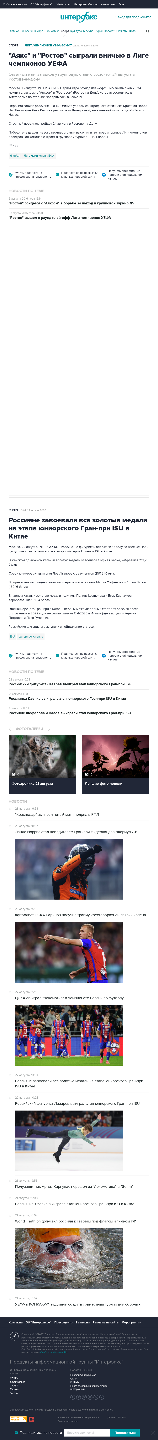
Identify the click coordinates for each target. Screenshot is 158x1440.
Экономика (52, 31)
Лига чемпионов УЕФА (39, 155)
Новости (109, 31)
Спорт (65, 31)
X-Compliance (17, 1382)
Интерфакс (79, 17)
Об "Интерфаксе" (41, 4)
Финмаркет (108, 4)
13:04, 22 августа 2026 (33, 510)
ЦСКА (14, 461)
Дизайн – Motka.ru (117, 1417)
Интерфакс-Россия (85, 4)
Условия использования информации (78, 1417)
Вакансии (83, 1322)
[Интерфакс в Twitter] (84, 1397)
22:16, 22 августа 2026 (33, 241)
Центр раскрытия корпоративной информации (88, 1388)
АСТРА (14, 1393)
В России (27, 31)
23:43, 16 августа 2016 (85, 45)
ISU (12, 636)
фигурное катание (31, 636)
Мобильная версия (15, 4)
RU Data (74, 1382)
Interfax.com (63, 4)
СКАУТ (14, 1385)
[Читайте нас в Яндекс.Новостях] (72, 1397)
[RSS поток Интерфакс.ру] (95, 1397)
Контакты (16, 1322)
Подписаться (125, 1433)
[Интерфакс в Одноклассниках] (101, 1397)
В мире (38, 31)
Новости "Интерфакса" (83, 1375)
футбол (15, 155)
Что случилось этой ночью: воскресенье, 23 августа (88, 270)
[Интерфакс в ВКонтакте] (90, 1397)
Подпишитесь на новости (41, 1433)
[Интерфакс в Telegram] (78, 1397)
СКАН (73, 1378)
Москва (88, 31)
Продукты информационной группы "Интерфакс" (66, 1362)
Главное (14, 31)
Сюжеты (121, 31)
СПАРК (14, 1378)
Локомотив (29, 461)
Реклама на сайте (105, 1322)
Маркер (14, 1389)
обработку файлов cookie (53, 1352)
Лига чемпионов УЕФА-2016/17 (48, 45)
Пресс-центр (63, 1322)
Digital (99, 31)
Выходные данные (68, 1421)
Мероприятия (131, 1322)
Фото (132, 31)
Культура (76, 31)
